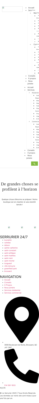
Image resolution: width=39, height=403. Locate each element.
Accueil (30, 87)
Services (31, 10)
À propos (31, 153)
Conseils (31, 150)
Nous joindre (30, 82)
